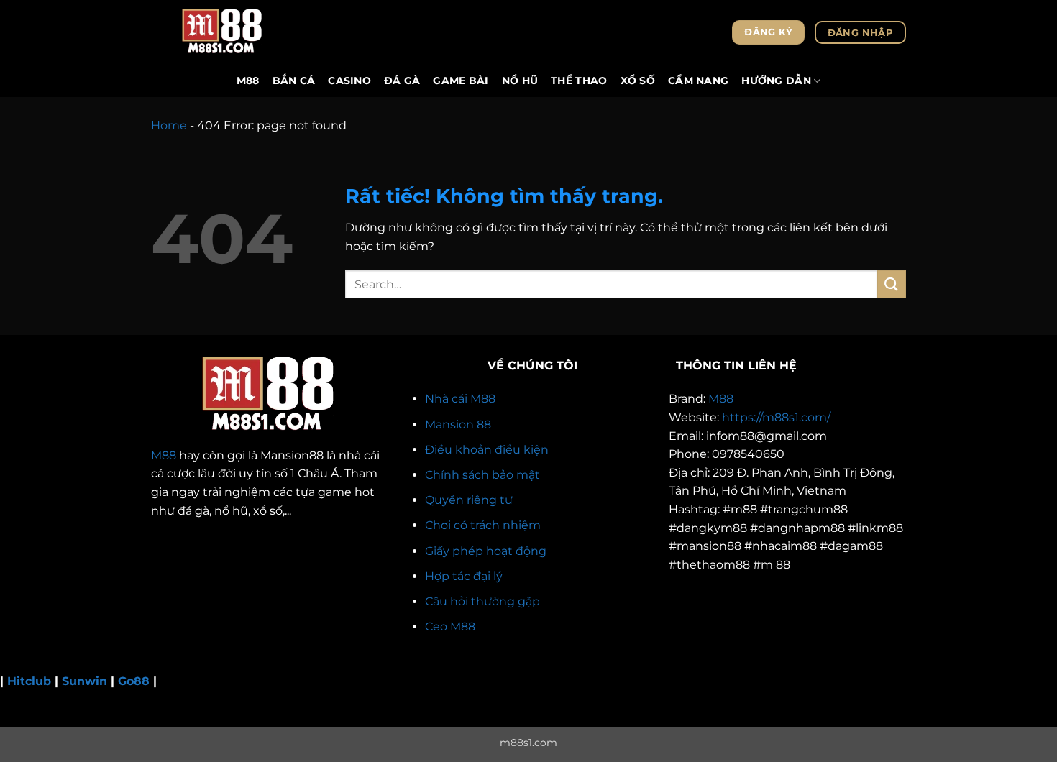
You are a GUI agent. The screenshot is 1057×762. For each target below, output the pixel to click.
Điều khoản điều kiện (487, 449)
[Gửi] (891, 284)
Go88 (134, 681)
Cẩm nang (698, 80)
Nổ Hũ (520, 80)
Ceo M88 (450, 626)
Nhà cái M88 (460, 398)
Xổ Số (638, 80)
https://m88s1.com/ (776, 417)
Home (169, 125)
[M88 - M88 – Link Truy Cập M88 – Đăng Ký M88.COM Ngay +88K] (223, 32)
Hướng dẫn (776, 80)
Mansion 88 (458, 424)
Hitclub (29, 681)
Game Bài (460, 80)
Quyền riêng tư (469, 500)
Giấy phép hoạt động (485, 551)
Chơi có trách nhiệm (483, 525)
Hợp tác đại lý (464, 576)
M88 (248, 80)
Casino (349, 80)
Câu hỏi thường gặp (482, 601)
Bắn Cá (294, 80)
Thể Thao (579, 80)
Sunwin (84, 681)
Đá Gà (402, 80)
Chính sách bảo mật (482, 475)
